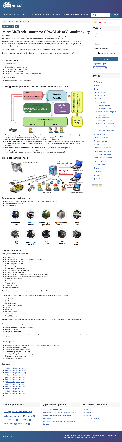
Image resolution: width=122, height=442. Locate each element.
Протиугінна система (104, 108)
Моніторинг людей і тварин (106, 130)
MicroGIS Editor (101, 92)
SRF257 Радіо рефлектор (105, 158)
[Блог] (59, 14)
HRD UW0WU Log (102, 164)
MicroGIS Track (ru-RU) (91, 418)
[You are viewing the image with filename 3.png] (15, 379)
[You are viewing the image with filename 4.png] (15, 382)
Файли (66, 14)
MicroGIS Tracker (9, 420)
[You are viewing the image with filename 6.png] (15, 386)
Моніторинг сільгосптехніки (106, 123)
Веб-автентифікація (107, 53)
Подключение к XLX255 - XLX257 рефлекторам (59, 413)
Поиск (11, 436)
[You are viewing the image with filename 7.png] (15, 389)
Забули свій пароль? (100, 64)
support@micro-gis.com (87, 437)
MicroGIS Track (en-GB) (91, 421)
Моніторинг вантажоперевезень (108, 112)
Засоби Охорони (101, 141)
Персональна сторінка (104, 148)
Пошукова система (104, 105)
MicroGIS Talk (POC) (103, 137)
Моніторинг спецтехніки (105, 120)
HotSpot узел (47, 418)
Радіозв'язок (100, 134)
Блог (56, 14)
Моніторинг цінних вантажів (106, 127)
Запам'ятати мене (101, 48)
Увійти (105, 59)
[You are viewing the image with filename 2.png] (15, 377)
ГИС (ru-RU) (87, 415)
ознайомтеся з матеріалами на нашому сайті (59, 53)
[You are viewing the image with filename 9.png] (15, 393)
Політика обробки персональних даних (105, 435)
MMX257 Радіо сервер (104, 151)
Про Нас (99, 179)
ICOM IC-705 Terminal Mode (53, 410)
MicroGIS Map (101, 95)
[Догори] (119, 439)
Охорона (48, 14)
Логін (95, 33)
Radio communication (13, 416)
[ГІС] (29, 14)
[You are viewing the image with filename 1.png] (15, 368)
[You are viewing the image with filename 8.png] (15, 391)
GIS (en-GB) (87, 410)
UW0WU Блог (100, 145)
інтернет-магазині (63, 49)
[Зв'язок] (40, 14)
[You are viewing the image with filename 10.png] (15, 370)
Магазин (76, 14)
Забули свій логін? (99, 66)
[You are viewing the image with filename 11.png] (15, 372)
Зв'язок (36, 14)
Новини (19, 14)
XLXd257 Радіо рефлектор (105, 154)
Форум (85, 14)
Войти (5, 436)
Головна (9, 14)
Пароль (95, 41)
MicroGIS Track (8, 26)
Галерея (46, 424)
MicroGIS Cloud (101, 99)
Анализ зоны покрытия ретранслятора (57, 415)
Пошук (115, 15)
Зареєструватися (99, 68)
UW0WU (29, 416)
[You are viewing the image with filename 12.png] (15, 375)
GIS (17, 26)
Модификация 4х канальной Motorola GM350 (59, 421)
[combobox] (100, 15)
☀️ (93, 186)
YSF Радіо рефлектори (104, 161)
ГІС (27, 14)
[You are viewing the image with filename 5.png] (15, 384)
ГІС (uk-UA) (87, 413)
